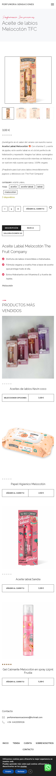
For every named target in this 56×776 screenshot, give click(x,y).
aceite (13, 186)
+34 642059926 (16, 722)
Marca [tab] (30, 228)
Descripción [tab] (11, 228)
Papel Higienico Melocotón (28, 484)
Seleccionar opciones (15, 398)
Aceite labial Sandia (28, 579)
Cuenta (28, 743)
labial (40, 186)
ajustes (23, 766)
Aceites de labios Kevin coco (28, 388)
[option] (8, 113)
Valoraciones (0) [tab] (13, 233)
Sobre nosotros (45, 743)
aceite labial (27, 186)
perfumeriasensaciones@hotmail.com (24, 717)
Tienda (16, 743)
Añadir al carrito (35, 209)
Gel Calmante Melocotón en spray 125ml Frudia (28, 671)
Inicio (6, 743)
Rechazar (21, 771)
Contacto (28, 749)
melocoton (10, 192)
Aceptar (8, 771)
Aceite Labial (19, 182)
